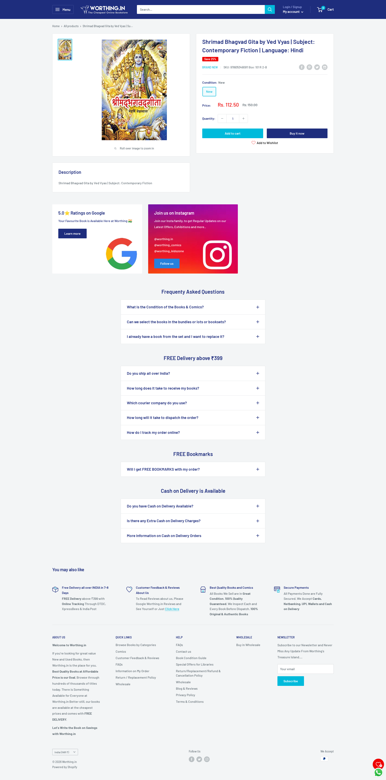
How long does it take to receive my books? (163, 388)
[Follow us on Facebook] (191, 759)
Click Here (172, 609)
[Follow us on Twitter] (199, 759)
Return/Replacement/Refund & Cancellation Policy (198, 673)
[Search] (270, 9)
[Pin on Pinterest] (309, 67)
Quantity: (208, 118)
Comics (121, 651)
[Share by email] (324, 67)
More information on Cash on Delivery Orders (164, 535)
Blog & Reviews (187, 688)
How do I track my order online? (153, 432)
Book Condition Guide (191, 658)
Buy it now (297, 133)
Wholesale (123, 684)
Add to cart (232, 133)
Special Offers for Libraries (195, 664)
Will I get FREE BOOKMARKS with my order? (163, 469)
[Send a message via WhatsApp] (378, 772)
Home (56, 26)
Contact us (183, 651)
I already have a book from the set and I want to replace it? (175, 336)
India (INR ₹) (61, 752)
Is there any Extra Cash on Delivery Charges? (164, 520)
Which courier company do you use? (157, 402)
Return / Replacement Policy (136, 677)
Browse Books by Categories (136, 645)
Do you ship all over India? (148, 373)
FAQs (119, 664)
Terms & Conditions (190, 701)
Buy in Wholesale (248, 645)
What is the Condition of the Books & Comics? (165, 307)
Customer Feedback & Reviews (137, 658)
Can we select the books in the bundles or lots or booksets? (176, 321)
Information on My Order (132, 671)
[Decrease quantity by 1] (222, 118)
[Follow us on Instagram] (207, 759)
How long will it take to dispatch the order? (162, 417)
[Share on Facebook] (302, 67)
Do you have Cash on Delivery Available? (160, 506)
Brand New (210, 67)
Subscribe (290, 681)
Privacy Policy (185, 695)
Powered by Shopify (64, 767)
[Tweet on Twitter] (317, 67)
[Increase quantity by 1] (243, 118)
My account (291, 11)
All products (71, 26)
